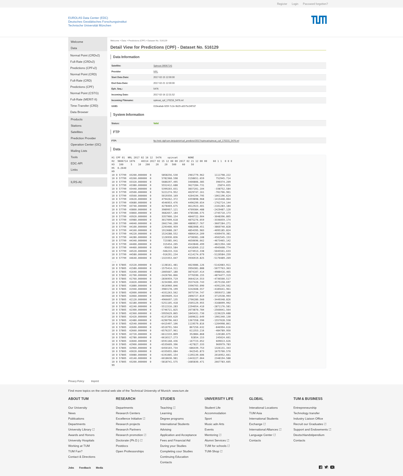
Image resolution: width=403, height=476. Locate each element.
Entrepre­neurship (305, 407)
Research (125, 399)
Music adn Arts (214, 424)
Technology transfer (306, 413)
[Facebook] (321, 467)
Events (209, 429)
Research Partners (128, 429)
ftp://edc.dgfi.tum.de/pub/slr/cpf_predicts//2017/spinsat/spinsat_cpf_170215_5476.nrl (196, 140)
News (72, 413)
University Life (219, 399)
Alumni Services (215, 440)
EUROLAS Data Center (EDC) (88, 18)
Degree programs (172, 418)
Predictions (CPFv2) (83, 68)
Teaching (166, 407)
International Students (174, 424)
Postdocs (122, 445)
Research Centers (128, 413)
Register (282, 3)
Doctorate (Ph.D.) (127, 440)
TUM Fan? (75, 451)
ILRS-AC (76, 182)
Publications (76, 418)
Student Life (213, 407)
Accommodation (215, 413)
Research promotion (129, 435)
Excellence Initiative (129, 418)
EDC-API (76, 163)
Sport (208, 418)
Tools (74, 157)
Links (74, 169)
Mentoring (211, 435)
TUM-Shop (212, 451)
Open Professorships (130, 451)
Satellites (77, 132)
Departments (76, 424)
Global (256, 399)
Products (76, 119)
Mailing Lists (79, 150)
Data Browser (79, 112)
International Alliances (263, 429)
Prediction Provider (83, 138)
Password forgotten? (315, 3)
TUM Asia (255, 413)
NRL (155, 71)
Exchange (255, 424)
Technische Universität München (89, 25)
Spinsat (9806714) (162, 65)
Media (99, 467)
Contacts (166, 462)
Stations (76, 125)
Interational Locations (263, 407)
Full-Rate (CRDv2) (82, 61)
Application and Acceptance (178, 435)
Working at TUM (79, 445)
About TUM (78, 399)
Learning (166, 413)
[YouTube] (332, 467)
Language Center (260, 435)
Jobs (71, 467)
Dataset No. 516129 (157, 40)
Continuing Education (174, 456)
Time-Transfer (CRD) (84, 105)
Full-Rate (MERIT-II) (83, 99)
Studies (167, 399)
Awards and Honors (81, 435)
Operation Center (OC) (86, 144)
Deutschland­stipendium (308, 435)
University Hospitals (81, 440)
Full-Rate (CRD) (81, 80)
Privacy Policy (76, 381)
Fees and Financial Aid (175, 440)
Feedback (85, 467)
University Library (79, 429)
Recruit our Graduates (308, 424)
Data (74, 48)
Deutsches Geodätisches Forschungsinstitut (97, 21)
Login (295, 3)
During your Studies (173, 445)
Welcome (77, 41)
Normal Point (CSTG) (84, 93)
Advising (165, 429)
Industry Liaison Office (308, 418)
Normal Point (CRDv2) (85, 55)
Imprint (95, 381)
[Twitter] (326, 467)
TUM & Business (308, 399)
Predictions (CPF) (82, 86)
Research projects (128, 424)
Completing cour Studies (176, 451)
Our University (77, 407)
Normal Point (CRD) (83, 74)
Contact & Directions (81, 456)
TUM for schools (215, 445)
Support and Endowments (310, 429)
